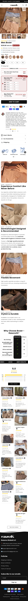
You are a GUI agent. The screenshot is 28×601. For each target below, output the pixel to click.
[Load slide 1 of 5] (12, 32)
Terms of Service (6, 568)
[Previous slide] (10, 131)
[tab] (12, 131)
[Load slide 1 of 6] (13, 32)
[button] (23, 5)
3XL (23, 62)
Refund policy (20, 594)
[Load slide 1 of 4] (10, 32)
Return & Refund (5, 563)
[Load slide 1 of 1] (7, 32)
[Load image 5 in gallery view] (24, 36)
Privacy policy (23, 596)
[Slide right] (26, 20)
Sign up (14, 582)
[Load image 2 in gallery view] (9, 36)
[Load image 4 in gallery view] (19, 36)
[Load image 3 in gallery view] (14, 36)
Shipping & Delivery (6, 560)
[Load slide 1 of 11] (19, 32)
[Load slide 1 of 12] (21, 32)
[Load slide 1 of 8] (16, 32)
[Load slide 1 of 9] (17, 32)
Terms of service (15, 596)
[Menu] (1, 5)
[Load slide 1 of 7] (14, 32)
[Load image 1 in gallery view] (4, 36)
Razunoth (10, 594)
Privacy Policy (5, 566)
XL (12, 62)
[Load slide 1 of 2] (8, 32)
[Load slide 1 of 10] (18, 32)
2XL (17, 62)
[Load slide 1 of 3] (9, 32)
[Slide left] (2, 20)
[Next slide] (18, 131)
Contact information (14, 598)
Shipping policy (6, 596)
